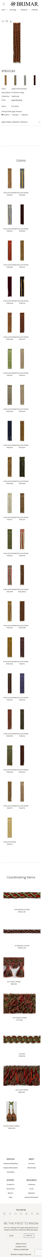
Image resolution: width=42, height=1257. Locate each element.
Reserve (25, 115)
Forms (31, 1189)
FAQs (10, 1197)
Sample (15, 115)
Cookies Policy (21, 1247)
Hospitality (10, 1172)
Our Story (31, 1163)
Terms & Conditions (21, 1249)
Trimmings (13, 10)
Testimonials (31, 1168)
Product (6, 115)
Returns (10, 1193)
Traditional (24, 10)
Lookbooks (31, 1184)
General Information (31, 1197)
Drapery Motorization (10, 1168)
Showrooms (10, 1189)
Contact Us (10, 1184)
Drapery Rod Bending (10, 1163)
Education (31, 1193)
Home (3, 10)
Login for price (16, 100)
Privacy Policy (21, 1244)
